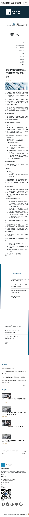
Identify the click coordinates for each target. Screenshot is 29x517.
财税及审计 (21, 50)
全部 (23, 42)
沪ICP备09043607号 (22, 514)
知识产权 (22, 56)
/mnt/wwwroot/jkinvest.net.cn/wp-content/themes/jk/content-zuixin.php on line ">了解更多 (14, 451)
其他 (23, 64)
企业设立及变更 (20, 45)
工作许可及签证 (20, 47)
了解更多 (24, 385)
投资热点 (22, 62)
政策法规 (22, 59)
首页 (14, 24)
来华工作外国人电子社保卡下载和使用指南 (12, 426)
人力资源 (25, 24)
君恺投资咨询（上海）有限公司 (11, 3)
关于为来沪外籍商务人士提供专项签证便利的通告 (14, 399)
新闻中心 (19, 24)
